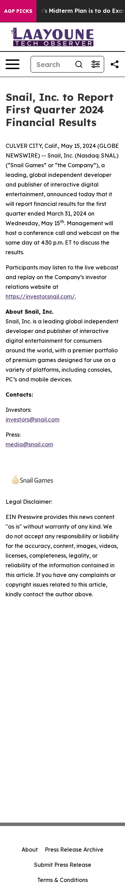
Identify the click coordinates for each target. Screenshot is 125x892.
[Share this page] (114, 64)
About (30, 849)
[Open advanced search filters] (95, 64)
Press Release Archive (74, 849)
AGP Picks (18, 11)
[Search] (78, 64)
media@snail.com (29, 444)
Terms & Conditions (62, 879)
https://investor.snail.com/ (40, 296)
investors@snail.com (32, 419)
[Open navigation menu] (12, 64)
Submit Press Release (62, 864)
